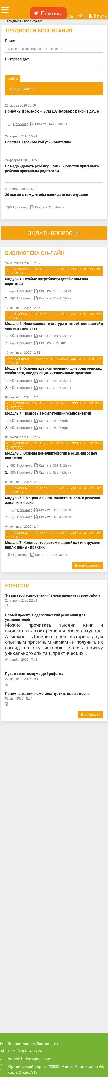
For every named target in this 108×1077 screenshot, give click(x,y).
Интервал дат (17, 58)
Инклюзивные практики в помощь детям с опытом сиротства (54, 271)
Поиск (10, 40)
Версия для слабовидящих (33, 1043)
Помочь (51, 13)
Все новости (90, 714)
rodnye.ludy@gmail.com (29, 1058)
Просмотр (20, 124)
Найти (13, 78)
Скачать (41, 124)
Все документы (23, 88)
